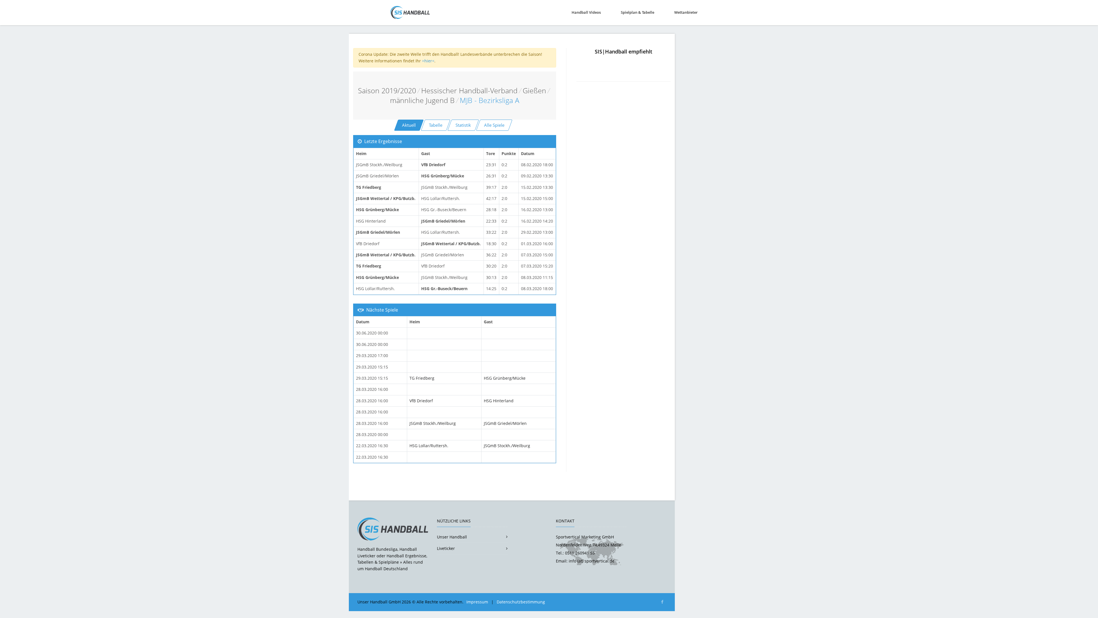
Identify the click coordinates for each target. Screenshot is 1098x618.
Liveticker (446, 548)
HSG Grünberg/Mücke (505, 378)
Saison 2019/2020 (387, 90)
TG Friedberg (421, 378)
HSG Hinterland (499, 400)
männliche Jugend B (422, 100)
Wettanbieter (686, 12)
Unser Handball (452, 537)
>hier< (428, 61)
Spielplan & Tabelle (637, 12)
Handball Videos (586, 12)
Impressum (477, 602)
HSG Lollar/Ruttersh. (428, 445)
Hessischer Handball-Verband (469, 90)
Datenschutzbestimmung (521, 602)
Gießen (534, 90)
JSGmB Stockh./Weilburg (432, 423)
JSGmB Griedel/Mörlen (505, 423)
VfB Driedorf (421, 400)
